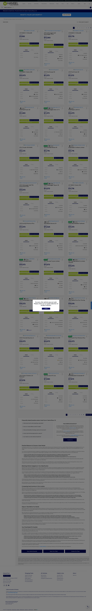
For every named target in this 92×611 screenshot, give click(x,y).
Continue (46, 308)
